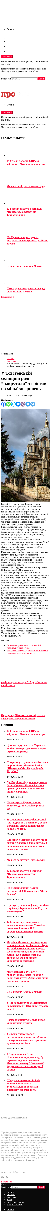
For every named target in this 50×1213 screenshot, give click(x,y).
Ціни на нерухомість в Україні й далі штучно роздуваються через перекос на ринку (26, 748)
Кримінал (11, 44)
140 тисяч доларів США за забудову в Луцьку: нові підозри (26, 162)
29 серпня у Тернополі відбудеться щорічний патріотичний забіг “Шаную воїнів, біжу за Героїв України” (27, 767)
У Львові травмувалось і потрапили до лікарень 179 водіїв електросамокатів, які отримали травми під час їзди (27, 1038)
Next (11, 297)
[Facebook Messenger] (18, 404)
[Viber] (23, 404)
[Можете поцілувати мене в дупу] (28, 175)
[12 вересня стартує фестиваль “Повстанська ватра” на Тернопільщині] (28, 198)
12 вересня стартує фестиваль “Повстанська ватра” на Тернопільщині (24, 211)
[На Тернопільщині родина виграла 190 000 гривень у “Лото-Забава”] (28, 226)
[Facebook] (3, 404)
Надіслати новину (15, 49)
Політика (11, 41)
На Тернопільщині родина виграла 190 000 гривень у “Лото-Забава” (27, 240)
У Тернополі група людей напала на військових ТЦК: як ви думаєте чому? (27, 1005)
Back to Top (6, 1182)
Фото (9, 46)
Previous (5, 297)
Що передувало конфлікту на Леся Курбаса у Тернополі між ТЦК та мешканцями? (28, 908)
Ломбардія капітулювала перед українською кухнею (26, 290)
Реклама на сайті (14, 51)
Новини (10, 39)
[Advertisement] (25, 325)
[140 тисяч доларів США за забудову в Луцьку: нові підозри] (28, 150)
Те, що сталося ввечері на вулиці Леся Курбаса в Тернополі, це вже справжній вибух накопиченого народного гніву (27, 824)
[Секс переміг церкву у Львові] (28, 255)
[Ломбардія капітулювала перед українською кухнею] (28, 277)
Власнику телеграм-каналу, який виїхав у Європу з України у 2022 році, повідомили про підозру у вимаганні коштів (27, 844)
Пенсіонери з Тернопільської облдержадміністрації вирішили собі (26, 805)
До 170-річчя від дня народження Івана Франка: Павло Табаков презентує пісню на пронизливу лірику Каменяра (27, 787)
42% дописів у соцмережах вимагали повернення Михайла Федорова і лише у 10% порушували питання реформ (26, 927)
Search (41, 79)
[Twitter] (32, 404)
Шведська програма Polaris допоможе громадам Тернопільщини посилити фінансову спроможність (23, 1085)
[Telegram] (27, 404)
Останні (10, 29)
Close (3, 1184)
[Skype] (13, 404)
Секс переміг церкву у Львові (24, 265)
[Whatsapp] (8, 404)
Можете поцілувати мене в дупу (26, 186)
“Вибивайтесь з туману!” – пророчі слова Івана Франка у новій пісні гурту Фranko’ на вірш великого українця (27, 976)
